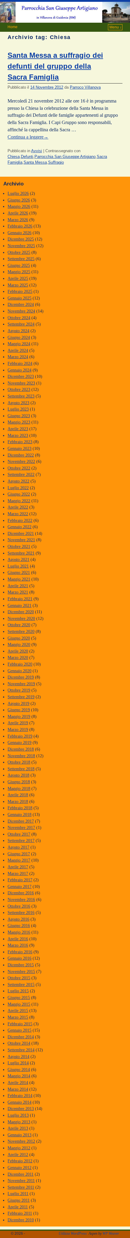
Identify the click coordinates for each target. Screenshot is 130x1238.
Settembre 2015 (21, 984)
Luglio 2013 (18, 1115)
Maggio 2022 (19, 500)
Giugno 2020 (19, 638)
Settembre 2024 (21, 324)
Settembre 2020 (21, 631)
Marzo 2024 (18, 356)
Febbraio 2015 (20, 1023)
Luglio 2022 (18, 487)
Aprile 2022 (18, 507)
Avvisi (36, 151)
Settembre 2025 (21, 258)
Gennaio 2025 (19, 298)
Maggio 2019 (19, 716)
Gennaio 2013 (19, 1134)
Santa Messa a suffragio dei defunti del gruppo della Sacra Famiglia (55, 66)
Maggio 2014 (19, 1075)
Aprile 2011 (18, 1206)
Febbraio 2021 (20, 598)
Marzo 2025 (18, 285)
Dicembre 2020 (21, 611)
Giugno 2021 (19, 572)
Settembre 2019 (21, 696)
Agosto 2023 (18, 402)
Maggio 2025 (19, 271)
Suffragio (56, 162)
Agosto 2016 (18, 919)
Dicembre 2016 (21, 892)
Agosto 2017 (18, 847)
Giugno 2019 (19, 709)
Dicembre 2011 (21, 1174)
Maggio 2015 (19, 1004)
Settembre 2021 (21, 553)
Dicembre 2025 (21, 239)
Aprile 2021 (18, 585)
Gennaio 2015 (19, 1030)
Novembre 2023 (21, 383)
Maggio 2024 (19, 343)
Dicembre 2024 (21, 304)
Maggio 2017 (19, 860)
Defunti (27, 156)
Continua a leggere (28, 136)
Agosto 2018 (18, 775)
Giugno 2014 (19, 1069)
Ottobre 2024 (19, 317)
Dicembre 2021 (21, 533)
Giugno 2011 (19, 1200)
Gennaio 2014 (19, 1102)
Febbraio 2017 (20, 879)
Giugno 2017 (19, 853)
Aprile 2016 (18, 938)
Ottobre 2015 (19, 977)
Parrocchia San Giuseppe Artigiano (65, 156)
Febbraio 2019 (20, 736)
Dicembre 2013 (21, 1108)
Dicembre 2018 (21, 749)
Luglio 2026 (18, 193)
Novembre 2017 (21, 827)
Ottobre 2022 (19, 468)
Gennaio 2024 (19, 370)
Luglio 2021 (18, 566)
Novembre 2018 (21, 755)
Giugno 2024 (19, 337)
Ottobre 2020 (19, 624)
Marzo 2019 (18, 729)
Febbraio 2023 (20, 441)
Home (13, 27)
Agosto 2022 (18, 481)
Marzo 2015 (18, 1017)
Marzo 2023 (18, 435)
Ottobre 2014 (19, 1043)
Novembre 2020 (21, 618)
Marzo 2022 (18, 513)
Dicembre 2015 (21, 964)
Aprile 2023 (18, 428)
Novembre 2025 (21, 245)
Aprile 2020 (18, 651)
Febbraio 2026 (20, 226)
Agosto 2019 (18, 703)
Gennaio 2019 (19, 742)
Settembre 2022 (21, 474)
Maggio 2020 (19, 644)
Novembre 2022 (21, 461)
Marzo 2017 (18, 873)
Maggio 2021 (19, 579)
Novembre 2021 (21, 539)
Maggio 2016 (19, 932)
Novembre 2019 (21, 683)
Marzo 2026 (18, 219)
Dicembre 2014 (21, 1036)
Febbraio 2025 (20, 291)
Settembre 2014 (21, 1049)
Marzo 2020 (18, 657)
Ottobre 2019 (19, 690)
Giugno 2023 (19, 415)
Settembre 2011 (21, 1187)
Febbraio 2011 (20, 1213)
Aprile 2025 (18, 278)
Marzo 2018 (18, 801)
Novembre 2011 (21, 1180)
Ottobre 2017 (19, 834)
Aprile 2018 (18, 794)
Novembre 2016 (21, 899)
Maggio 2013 (19, 1121)
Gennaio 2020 (19, 670)
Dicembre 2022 (21, 455)
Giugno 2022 (19, 494)
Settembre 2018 (21, 768)
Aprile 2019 (18, 722)
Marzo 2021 (18, 592)
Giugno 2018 (19, 781)
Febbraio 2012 (20, 1160)
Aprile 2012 (18, 1154)
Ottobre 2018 (19, 762)
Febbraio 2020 (20, 664)
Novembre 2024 (21, 311)
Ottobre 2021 (19, 546)
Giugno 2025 (19, 265)
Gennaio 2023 (19, 448)
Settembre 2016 (21, 912)
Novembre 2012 (21, 1141)
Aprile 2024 (18, 350)
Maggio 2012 (19, 1147)
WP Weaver (110, 1233)
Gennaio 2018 (19, 814)
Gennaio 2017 (19, 886)
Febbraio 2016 (20, 951)
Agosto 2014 (18, 1056)
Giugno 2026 (19, 200)
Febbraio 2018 (20, 807)
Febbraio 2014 (20, 1095)
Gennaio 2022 (19, 526)
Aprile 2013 (18, 1128)
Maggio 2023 (19, 422)
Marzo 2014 (18, 1089)
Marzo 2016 (18, 945)
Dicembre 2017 (21, 821)
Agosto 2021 (18, 559)
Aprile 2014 (18, 1082)
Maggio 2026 (19, 206)
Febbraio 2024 (20, 363)
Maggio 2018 (19, 788)
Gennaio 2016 (19, 958)
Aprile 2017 (18, 866)
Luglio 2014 (18, 1062)
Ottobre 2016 (19, 906)
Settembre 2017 (21, 840)
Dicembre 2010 (21, 1219)
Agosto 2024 (18, 330)
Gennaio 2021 (19, 605)
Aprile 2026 (18, 213)
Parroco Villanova (85, 87)
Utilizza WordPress (73, 1233)
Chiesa (14, 156)
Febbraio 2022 (20, 520)
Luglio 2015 (18, 990)
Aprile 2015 (18, 1010)
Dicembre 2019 (21, 677)
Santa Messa (35, 162)
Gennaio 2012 (19, 1167)
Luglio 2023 (18, 409)
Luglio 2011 (18, 1193)
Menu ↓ (115, 27)
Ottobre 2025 (19, 252)
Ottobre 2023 (19, 389)
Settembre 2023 (21, 396)
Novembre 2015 (21, 971)
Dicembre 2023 (21, 376)
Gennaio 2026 (19, 232)
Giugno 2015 (19, 997)
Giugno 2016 (19, 925)
